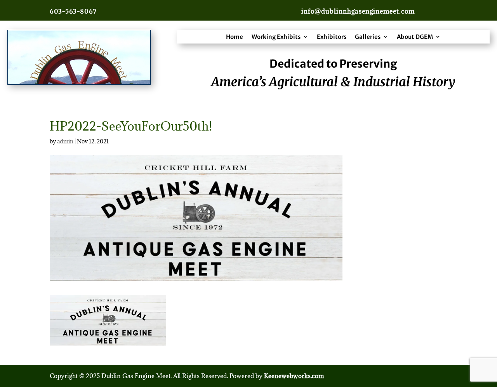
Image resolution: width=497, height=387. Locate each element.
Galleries (368, 36)
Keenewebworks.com (294, 376)
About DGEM (415, 36)
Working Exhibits (276, 36)
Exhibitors (331, 36)
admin (65, 141)
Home (234, 36)
